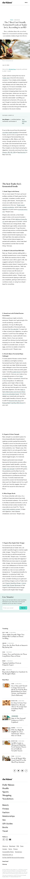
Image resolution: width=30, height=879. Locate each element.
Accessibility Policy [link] (8, 852)
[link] (7, 2)
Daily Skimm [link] (8, 785)
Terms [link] (10, 849)
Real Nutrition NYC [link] (24, 121)
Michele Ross (12, 69)
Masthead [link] (12, 846)
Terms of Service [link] (14, 876)
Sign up (23, 607)
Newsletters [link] (7, 799)
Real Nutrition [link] (22, 152)
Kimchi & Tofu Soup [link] (15, 400)
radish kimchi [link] (17, 372)
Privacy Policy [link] (5, 876)
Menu (26, 2)
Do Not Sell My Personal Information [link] (13, 857)
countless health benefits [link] (10, 132)
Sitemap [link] (4, 864)
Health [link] (5, 788)
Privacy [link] (15, 849)
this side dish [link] (15, 329)
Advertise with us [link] (7, 854)
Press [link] (21, 846)
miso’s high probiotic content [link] (11, 509)
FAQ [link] (17, 846)
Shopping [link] (6, 795)
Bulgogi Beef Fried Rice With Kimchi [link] (13, 403)
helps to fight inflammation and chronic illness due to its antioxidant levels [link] (13, 392)
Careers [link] (4, 849)
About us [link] (5, 846)
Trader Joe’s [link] (6, 78)
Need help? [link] (5, 861)
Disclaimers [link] (18, 852)
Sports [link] (5, 792)
